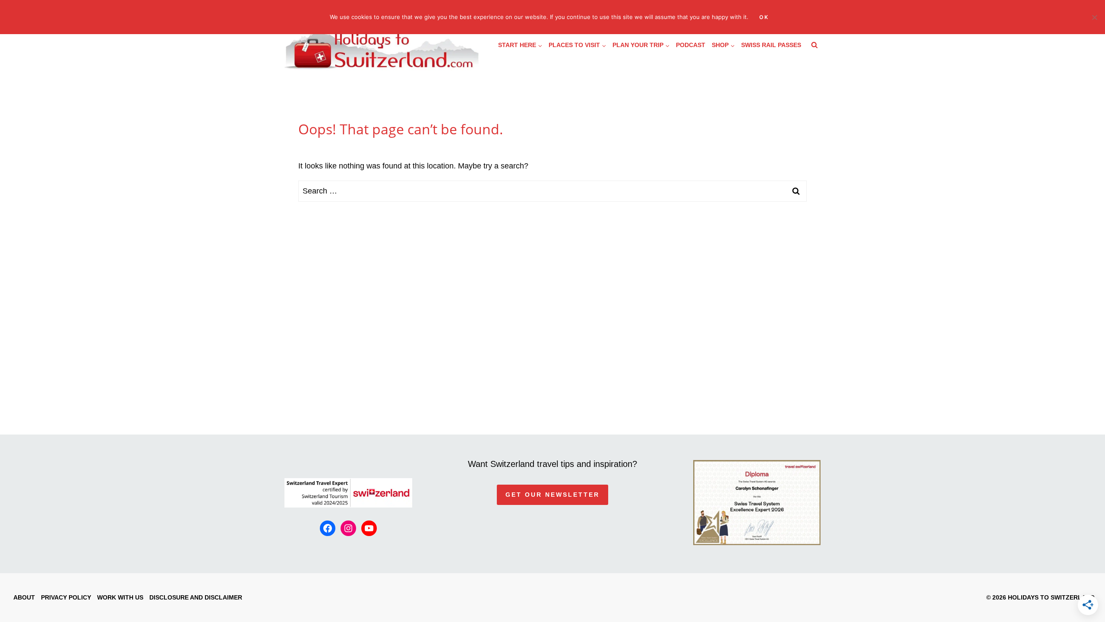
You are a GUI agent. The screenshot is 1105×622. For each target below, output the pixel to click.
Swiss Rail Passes (771, 44)
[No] (1094, 17)
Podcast (690, 44)
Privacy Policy (66, 597)
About (24, 597)
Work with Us (120, 597)
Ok (764, 17)
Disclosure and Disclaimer (195, 597)
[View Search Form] (814, 45)
